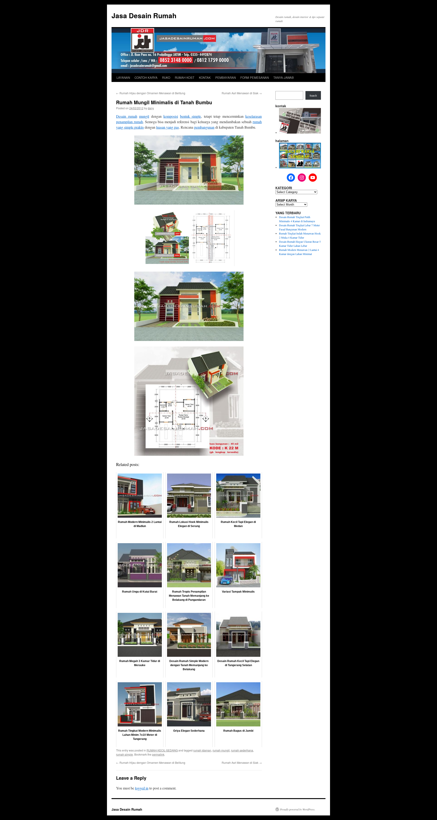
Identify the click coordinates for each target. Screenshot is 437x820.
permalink (158, 754)
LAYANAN (123, 77)
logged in (141, 788)
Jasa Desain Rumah (144, 15)
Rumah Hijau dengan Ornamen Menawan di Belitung (150, 93)
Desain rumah (126, 116)
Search (313, 95)
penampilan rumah (129, 121)
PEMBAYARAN (225, 77)
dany (151, 108)
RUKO (166, 77)
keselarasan (253, 116)
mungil (144, 116)
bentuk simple (190, 116)
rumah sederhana (242, 750)
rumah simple (124, 754)
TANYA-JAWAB (283, 77)
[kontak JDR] (300, 132)
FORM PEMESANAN (254, 77)
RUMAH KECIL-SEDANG (162, 750)
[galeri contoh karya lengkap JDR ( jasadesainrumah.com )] (300, 167)
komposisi (170, 116)
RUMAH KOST (184, 77)
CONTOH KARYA (146, 77)
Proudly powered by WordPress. (297, 809)
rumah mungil (221, 750)
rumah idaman (202, 750)
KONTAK (205, 77)
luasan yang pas (167, 127)
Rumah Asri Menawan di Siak (242, 93)
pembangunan (204, 127)
